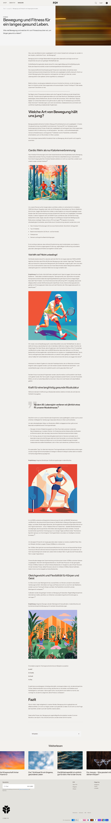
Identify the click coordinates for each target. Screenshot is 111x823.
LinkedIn (96, 788)
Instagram (96, 784)
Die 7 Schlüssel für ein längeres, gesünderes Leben (40, 773)
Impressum (81, 812)
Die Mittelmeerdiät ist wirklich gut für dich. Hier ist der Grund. (69, 773)
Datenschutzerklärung (24, 789)
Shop (5, 3)
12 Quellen (35, 734)
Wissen (74, 789)
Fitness (5, 17)
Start (4, 8)
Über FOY (12, 3)
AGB (85, 812)
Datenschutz (75, 812)
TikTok (95, 786)
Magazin (20, 3)
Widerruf (89, 812)
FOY (8, 818)
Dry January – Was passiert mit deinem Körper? (99, 773)
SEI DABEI (30, 786)
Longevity (9, 8)
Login (101, 3)
